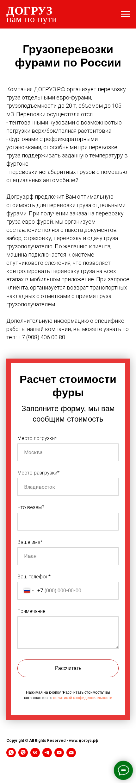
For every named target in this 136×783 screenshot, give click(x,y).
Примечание (31, 611)
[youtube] (59, 752)
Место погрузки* (37, 438)
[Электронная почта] (71, 752)
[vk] (35, 752)
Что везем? (30, 507)
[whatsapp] (11, 752)
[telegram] (47, 752)
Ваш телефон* (34, 577)
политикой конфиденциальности (82, 698)
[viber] (23, 752)
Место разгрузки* (38, 473)
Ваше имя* (29, 542)
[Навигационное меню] (125, 14)
